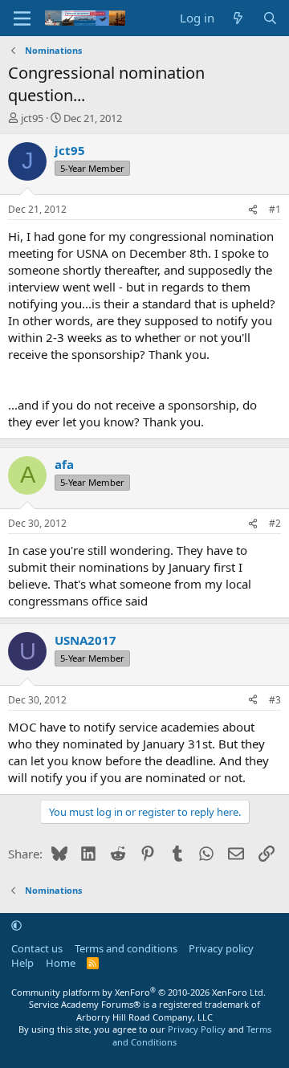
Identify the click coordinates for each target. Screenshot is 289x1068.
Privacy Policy (197, 1029)
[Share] (252, 210)
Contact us (37, 948)
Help (22, 963)
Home (60, 963)
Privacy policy (221, 948)
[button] (16, 925)
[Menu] (22, 18)
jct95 (32, 118)
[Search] (270, 18)
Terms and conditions (126, 948)
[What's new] (238, 18)
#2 (275, 523)
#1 (275, 209)
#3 (275, 700)
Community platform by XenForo (138, 992)
